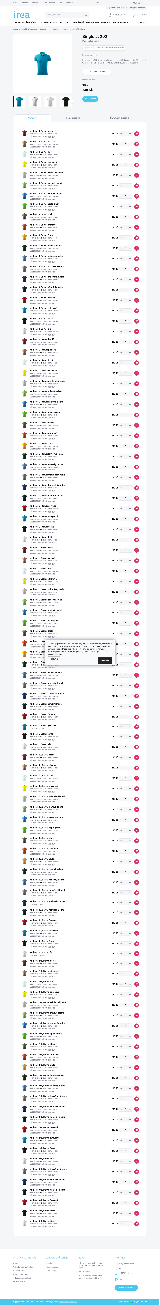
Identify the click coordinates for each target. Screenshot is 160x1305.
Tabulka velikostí (84, 1272)
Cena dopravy (51, 1270)
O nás (15, 3)
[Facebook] (116, 1279)
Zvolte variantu (90, 99)
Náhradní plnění (49, 3)
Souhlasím (104, 660)
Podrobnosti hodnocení (116, 47)
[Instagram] (121, 1279)
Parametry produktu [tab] (119, 118)
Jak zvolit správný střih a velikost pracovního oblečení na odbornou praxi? (90, 1265)
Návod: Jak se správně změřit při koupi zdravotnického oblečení (90, 1277)
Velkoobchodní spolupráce (30, 3)
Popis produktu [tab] (73, 118)
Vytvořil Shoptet (123, 1302)
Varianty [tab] (32, 118)
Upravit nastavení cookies (68, 1302)
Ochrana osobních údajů (22, 1278)
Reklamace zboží (52, 1267)
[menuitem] (26, 22)
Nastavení (54, 659)
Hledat (86, 15)
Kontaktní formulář (126, 1287)
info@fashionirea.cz (126, 1264)
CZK (139, 3)
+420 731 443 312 (125, 1268)
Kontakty (49, 1263)
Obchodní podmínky (66, 3)
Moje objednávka (19, 1282)
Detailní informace (89, 79)
